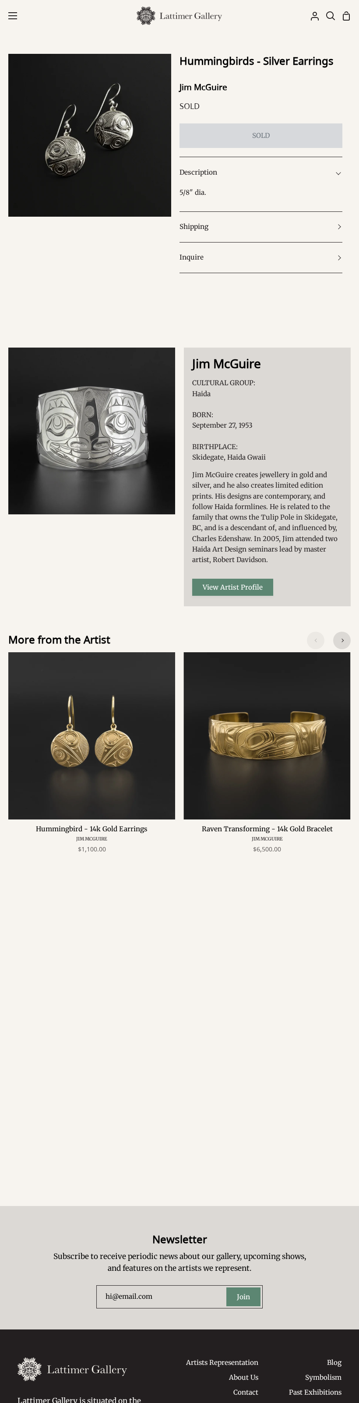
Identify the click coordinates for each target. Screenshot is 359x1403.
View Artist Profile (233, 587)
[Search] (327, 16)
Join (243, 1297)
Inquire (192, 257)
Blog (334, 1362)
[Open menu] (9, 16)
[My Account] (311, 16)
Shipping (194, 226)
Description (198, 172)
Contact (245, 1392)
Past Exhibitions (315, 1392)
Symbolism (323, 1377)
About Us (243, 1377)
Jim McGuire (203, 87)
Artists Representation (222, 1362)
